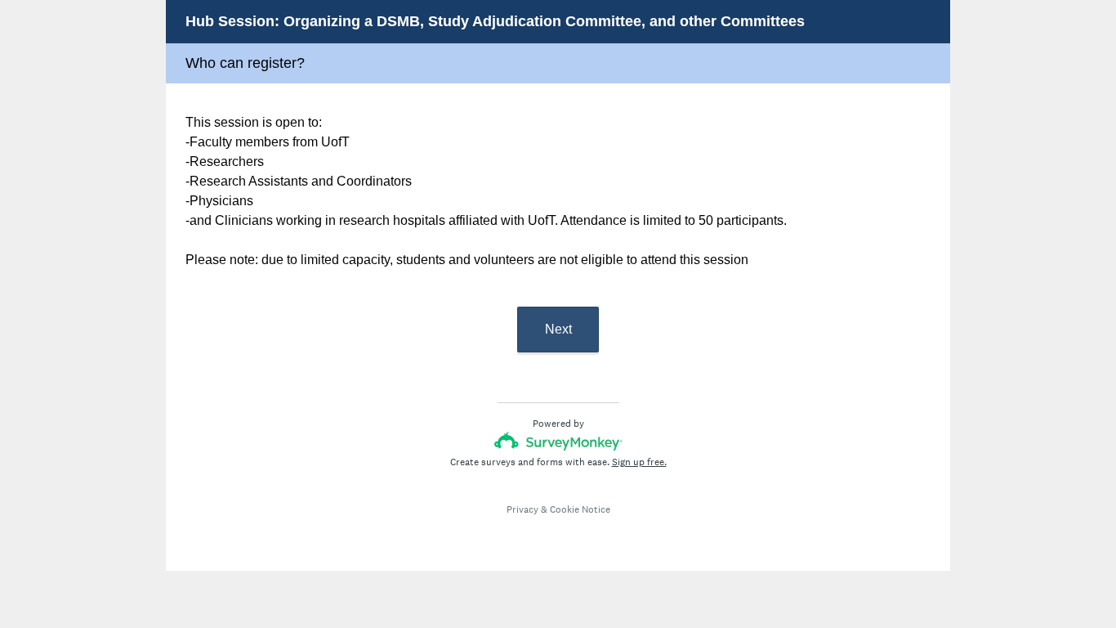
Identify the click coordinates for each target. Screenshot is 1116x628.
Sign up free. (639, 462)
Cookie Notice (580, 509)
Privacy (522, 509)
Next (558, 329)
